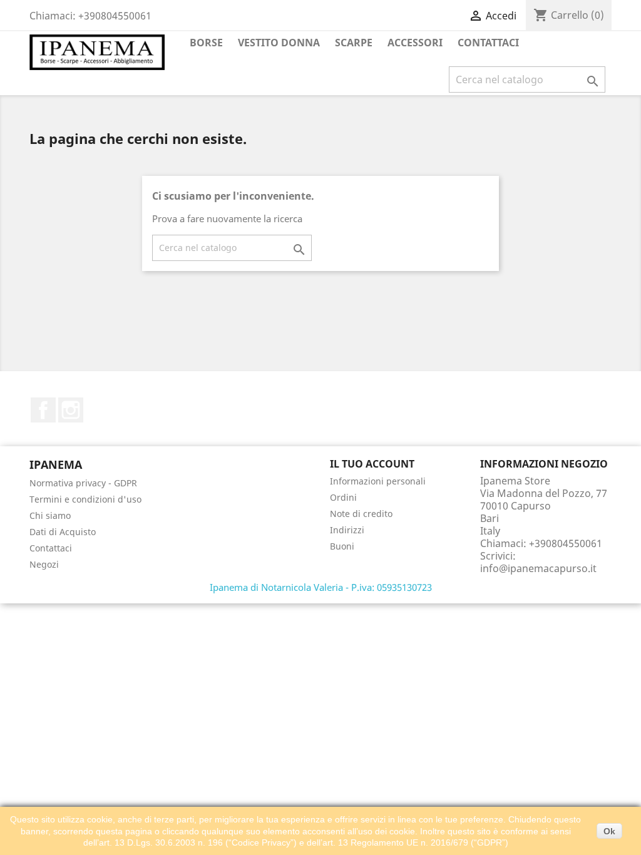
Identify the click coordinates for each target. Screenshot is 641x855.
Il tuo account (372, 464)
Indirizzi (347, 530)
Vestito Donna (279, 42)
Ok (609, 831)
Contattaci (488, 42)
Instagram (70, 409)
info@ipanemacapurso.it (538, 568)
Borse (206, 42)
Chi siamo (50, 515)
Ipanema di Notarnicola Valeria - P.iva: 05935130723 (321, 587)
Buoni (342, 546)
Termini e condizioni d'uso (85, 499)
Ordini (343, 497)
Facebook (43, 409)
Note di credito (361, 514)
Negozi (44, 564)
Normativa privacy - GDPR (83, 483)
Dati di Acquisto (62, 532)
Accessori (415, 42)
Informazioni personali (378, 481)
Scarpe (353, 42)
